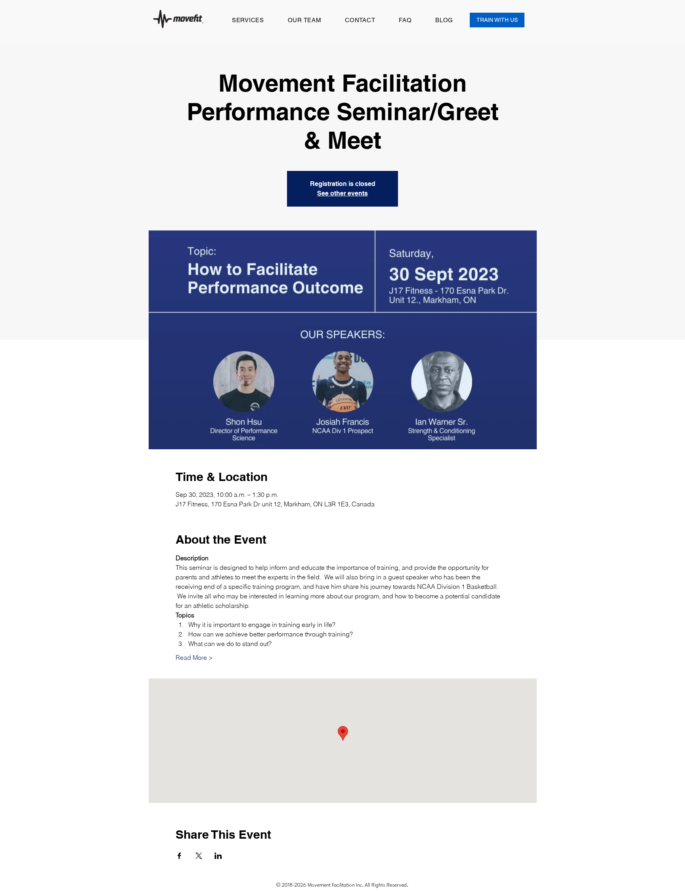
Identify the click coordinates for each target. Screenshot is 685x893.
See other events (342, 193)
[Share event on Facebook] (179, 856)
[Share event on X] (199, 856)
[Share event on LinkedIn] (218, 856)
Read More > (194, 657)
